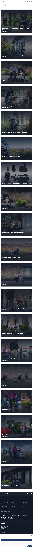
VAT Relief (24, 509)
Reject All (16, 542)
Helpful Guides (14, 502)
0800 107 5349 (3, 515)
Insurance (23, 506)
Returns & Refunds (25, 503)
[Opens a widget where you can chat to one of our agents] (29, 546)
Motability (23, 507)
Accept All (16, 540)
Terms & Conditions (25, 502)
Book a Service (24, 515)
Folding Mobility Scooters (5, 502)
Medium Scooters (4, 503)
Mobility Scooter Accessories (5, 511)
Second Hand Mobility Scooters (4, 510)
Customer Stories (14, 503)
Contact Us (13, 506)
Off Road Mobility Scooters (5, 506)
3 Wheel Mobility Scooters (5, 507)
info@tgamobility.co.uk (15, 515)
